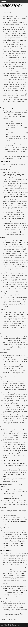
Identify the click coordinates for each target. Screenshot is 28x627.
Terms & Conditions (5, 625)
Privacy (11, 625)
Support (18, 625)
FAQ (15, 625)
